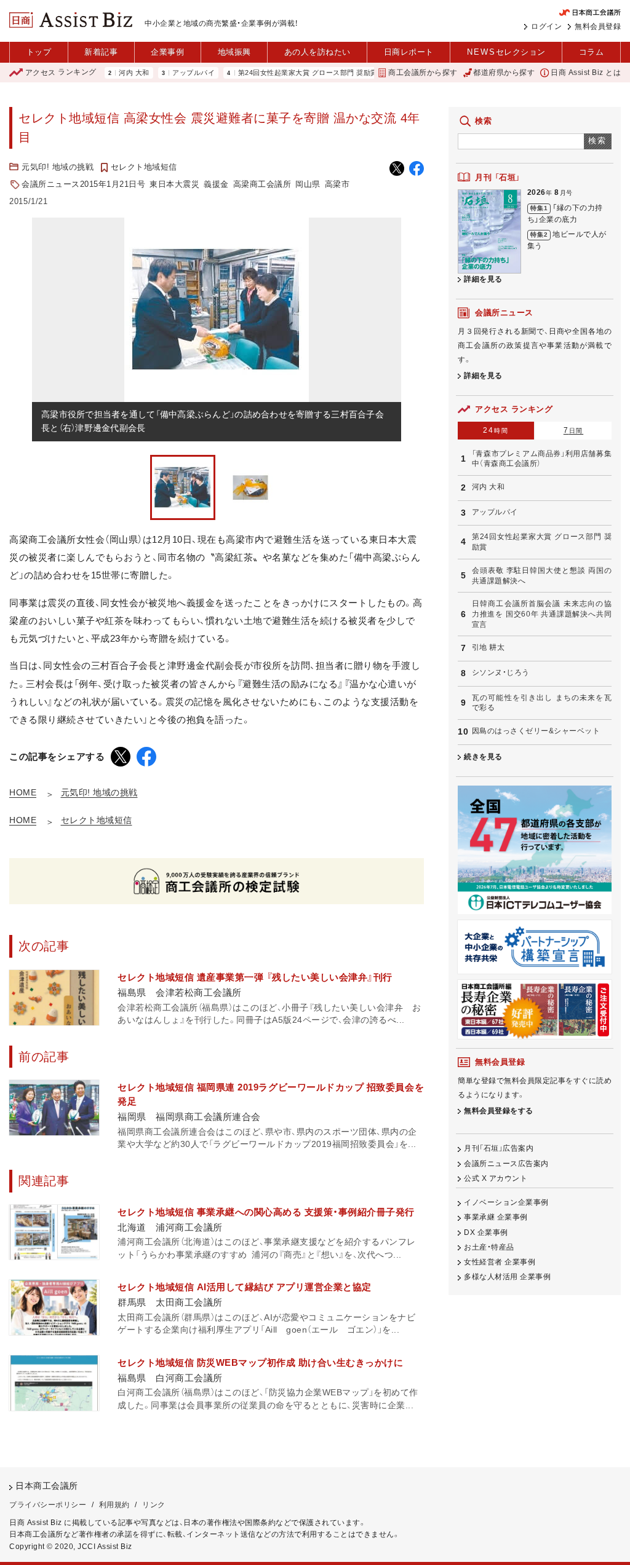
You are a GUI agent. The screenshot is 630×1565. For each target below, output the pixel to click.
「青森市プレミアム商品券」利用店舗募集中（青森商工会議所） (542, 458)
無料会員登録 (598, 26)
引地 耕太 (488, 647)
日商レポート (409, 52)
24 (495, 430)
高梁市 (337, 184)
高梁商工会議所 (262, 184)
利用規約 (114, 1504)
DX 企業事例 (486, 1232)
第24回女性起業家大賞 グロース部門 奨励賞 (281, 72)
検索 (597, 140)
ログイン (546, 26)
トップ (39, 52)
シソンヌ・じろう (501, 672)
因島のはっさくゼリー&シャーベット (536, 731)
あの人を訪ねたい (317, 52)
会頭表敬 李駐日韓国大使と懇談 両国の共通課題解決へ (542, 575)
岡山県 (308, 184)
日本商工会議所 (46, 1486)
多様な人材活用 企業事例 (507, 1276)
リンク (153, 1504)
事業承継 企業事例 (496, 1217)
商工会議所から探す (422, 72)
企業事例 (167, 52)
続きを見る (483, 756)
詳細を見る (483, 279)
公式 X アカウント (495, 1178)
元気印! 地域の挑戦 (58, 166)
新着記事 (101, 52)
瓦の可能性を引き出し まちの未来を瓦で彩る (542, 702)
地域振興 (234, 52)
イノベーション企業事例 (506, 1202)
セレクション (506, 52)
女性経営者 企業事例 (499, 1262)
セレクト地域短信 (144, 166)
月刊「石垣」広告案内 (498, 1148)
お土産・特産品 (489, 1247)
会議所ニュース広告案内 (506, 1163)
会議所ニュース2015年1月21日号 (83, 184)
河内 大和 (107, 72)
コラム (591, 52)
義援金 (216, 184)
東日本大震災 (174, 184)
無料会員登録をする (498, 1110)
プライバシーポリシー (47, 1504)
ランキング (61, 72)
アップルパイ (167, 72)
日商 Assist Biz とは (586, 72)
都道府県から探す (504, 72)
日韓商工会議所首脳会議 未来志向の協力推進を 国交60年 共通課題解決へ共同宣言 (542, 613)
